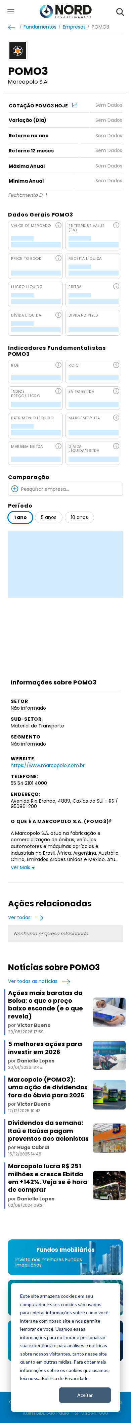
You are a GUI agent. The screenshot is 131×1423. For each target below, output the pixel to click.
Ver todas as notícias (32, 981)
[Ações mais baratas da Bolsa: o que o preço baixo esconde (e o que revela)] (109, 1012)
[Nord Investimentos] (66, 12)
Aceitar (85, 1395)
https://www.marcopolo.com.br (48, 765)
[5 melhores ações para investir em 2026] (109, 1055)
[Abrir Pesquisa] (120, 12)
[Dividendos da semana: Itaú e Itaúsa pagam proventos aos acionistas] (109, 1138)
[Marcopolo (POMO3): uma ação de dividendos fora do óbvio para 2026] (109, 1094)
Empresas (74, 27)
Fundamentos (40, 27)
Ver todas (19, 917)
